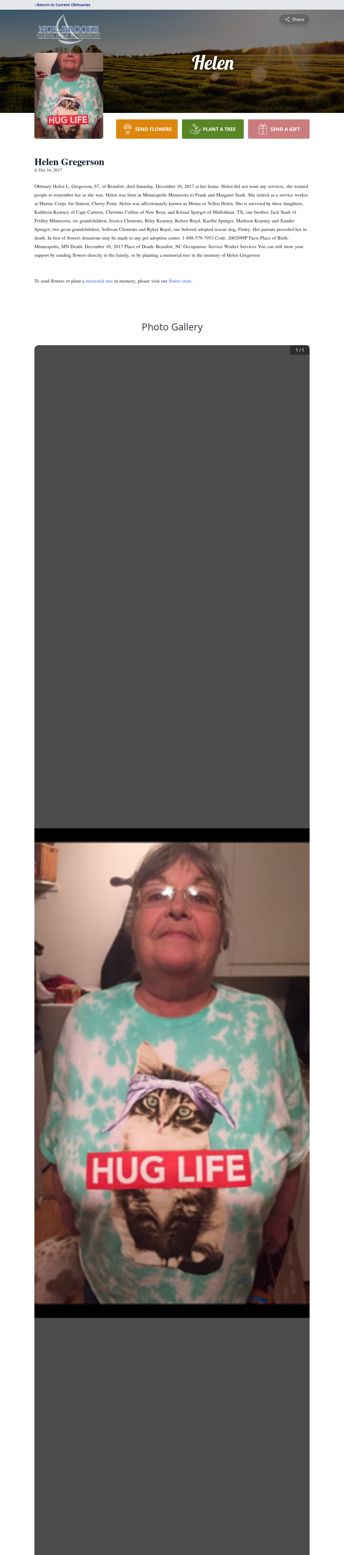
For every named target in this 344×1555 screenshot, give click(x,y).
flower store (180, 280)
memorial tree (99, 280)
